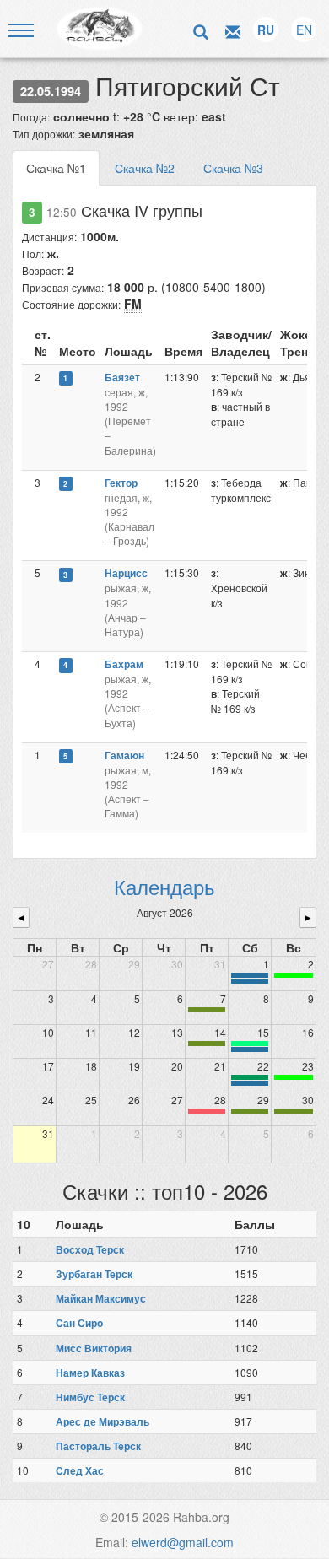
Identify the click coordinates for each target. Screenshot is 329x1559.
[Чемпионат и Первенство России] (249, 1083)
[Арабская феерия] (206, 1111)
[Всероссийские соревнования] (249, 975)
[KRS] (249, 1043)
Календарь (164, 886)
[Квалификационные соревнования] (249, 981)
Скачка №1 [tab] (56, 167)
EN (304, 29)
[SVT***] (249, 1077)
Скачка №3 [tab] (233, 167)
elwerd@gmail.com (183, 1542)
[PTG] (293, 975)
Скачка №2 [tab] (145, 167)
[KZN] (206, 1009)
